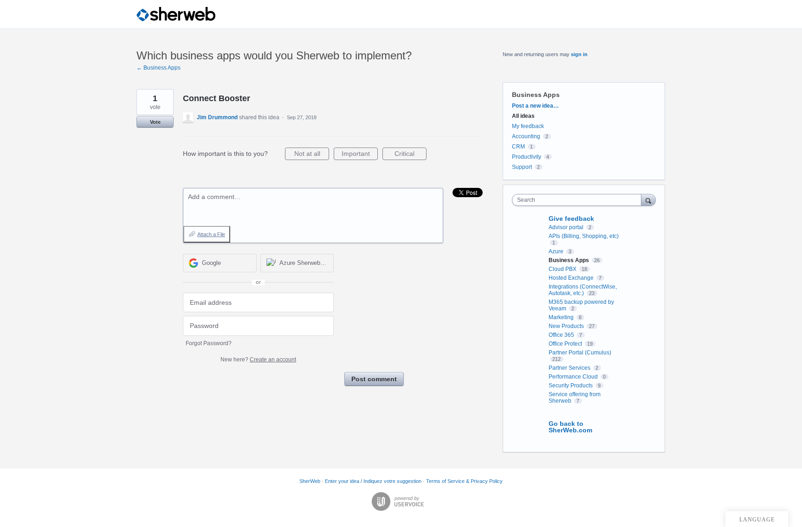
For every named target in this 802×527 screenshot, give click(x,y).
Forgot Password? (209, 343)
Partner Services (570, 368)
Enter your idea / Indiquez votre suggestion (373, 481)
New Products (567, 326)
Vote (155, 122)
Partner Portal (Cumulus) (580, 352)
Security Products (571, 385)
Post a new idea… (535, 106)
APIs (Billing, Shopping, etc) (584, 236)
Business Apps (536, 94)
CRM (518, 146)
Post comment (374, 379)
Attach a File (211, 234)
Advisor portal (567, 227)
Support (522, 167)
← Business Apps (158, 67)
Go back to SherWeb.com (570, 427)
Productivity (526, 157)
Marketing (562, 317)
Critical (411, 155)
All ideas (523, 116)
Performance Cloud (574, 376)
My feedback (528, 126)
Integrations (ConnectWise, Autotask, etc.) (583, 289)
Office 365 (562, 335)
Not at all (311, 155)
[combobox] (579, 200)
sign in (579, 54)
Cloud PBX (563, 269)
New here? (258, 359)
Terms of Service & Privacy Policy (464, 481)
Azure (557, 251)
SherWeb (309, 481)
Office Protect (566, 344)
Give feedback (571, 218)
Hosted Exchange (572, 278)
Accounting (526, 136)
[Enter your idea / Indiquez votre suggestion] (175, 14)
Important (360, 155)
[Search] (648, 200)
